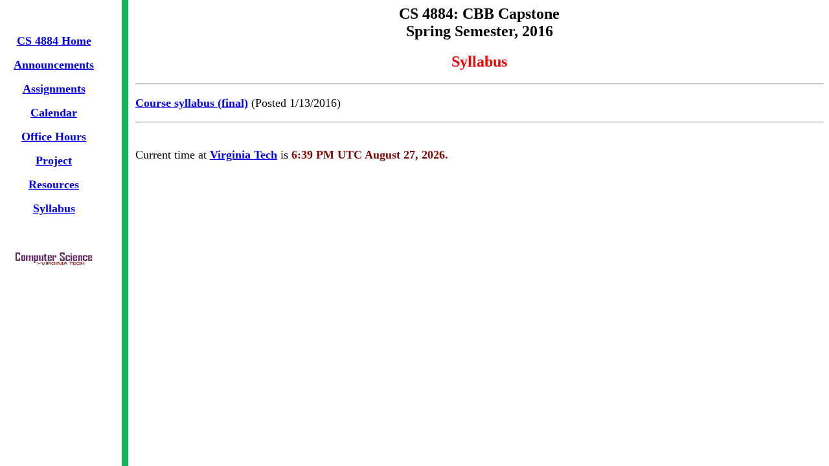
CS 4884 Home (54, 40)
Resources (53, 184)
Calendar (53, 112)
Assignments (54, 88)
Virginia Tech (243, 154)
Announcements (54, 64)
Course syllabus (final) (191, 102)
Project (54, 160)
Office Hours (53, 136)
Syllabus (54, 208)
